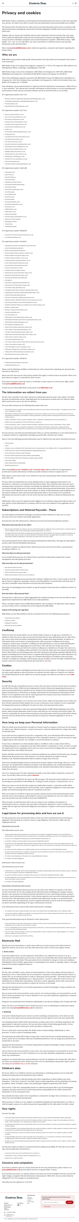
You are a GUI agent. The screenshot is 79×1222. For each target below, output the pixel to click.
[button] (3, 3)
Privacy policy (30, 1201)
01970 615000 (12, 1212)
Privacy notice (47, 1206)
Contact (29, 1200)
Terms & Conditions (30, 1198)
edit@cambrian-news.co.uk (10, 1215)
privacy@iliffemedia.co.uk (18, 1064)
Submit (70, 1202)
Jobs (28, 1203)
